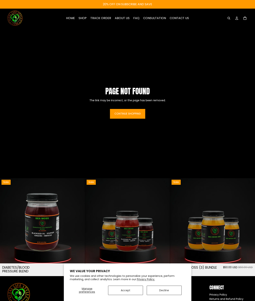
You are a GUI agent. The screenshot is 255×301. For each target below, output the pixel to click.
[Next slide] (79, 221)
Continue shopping (127, 113)
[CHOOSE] (79, 257)
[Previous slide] (5, 221)
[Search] (229, 18)
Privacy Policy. (146, 279)
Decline (164, 290)
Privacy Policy (218, 295)
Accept (125, 290)
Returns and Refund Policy (226, 299)
